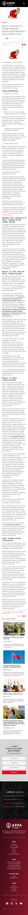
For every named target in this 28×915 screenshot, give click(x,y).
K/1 (20, 422)
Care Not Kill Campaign (14, 863)
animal (4, 518)
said (3, 98)
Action (14, 883)
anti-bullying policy (19, 228)
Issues (14, 859)
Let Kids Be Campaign (14, 865)
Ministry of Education (18, 276)
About (14, 841)
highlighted (5, 570)
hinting (17, 242)
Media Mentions (14, 878)
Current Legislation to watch (14, 866)
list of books (5, 501)
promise (18, 599)
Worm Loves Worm (19, 505)
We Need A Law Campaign (14, 861)
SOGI (8, 613)
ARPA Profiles (14, 887)
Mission (14, 844)
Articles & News (14, 873)
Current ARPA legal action (14, 868)
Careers (14, 850)
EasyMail (14, 889)
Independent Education (12, 612)
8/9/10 (10, 480)
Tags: (3, 612)
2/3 (9, 454)
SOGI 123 (13, 422)
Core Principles (14, 847)
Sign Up (14, 772)
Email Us (19, 616)
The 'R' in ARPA (14, 845)
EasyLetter (14, 890)
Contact (14, 852)
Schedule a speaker (14, 854)
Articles (14, 876)
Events (14, 885)
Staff (14, 849)
